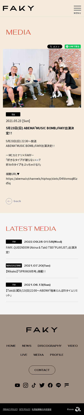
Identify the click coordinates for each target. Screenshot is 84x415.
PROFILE (56, 355)
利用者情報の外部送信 (41, 409)
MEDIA (39, 355)
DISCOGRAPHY (50, 346)
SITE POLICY (24, 409)
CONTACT (42, 370)
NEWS (26, 346)
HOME (11, 346)
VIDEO (73, 346)
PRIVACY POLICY (10, 409)
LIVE (24, 355)
